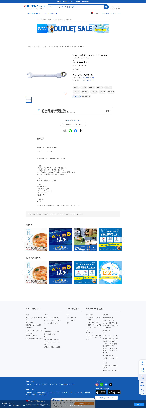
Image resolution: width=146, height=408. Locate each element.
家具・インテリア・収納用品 (34, 319)
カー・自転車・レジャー (51, 323)
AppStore (100, 392)
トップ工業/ (81, 58)
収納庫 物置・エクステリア (52, 331)
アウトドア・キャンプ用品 (52, 320)
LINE (101, 384)
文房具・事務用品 (31, 336)
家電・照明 (29, 322)
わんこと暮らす (71, 317)
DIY (68, 315)
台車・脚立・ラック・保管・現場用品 (110, 327)
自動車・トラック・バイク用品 (110, 359)
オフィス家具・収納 (92, 322)
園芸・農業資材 (108, 355)
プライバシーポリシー (63, 392)
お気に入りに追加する (66, 94)
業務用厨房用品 (108, 317)
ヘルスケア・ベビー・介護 (34, 330)
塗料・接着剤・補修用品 (51, 339)
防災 (68, 323)
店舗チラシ (53, 384)
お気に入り (142, 385)
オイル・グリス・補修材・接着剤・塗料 (110, 345)
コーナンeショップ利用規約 (81, 392)
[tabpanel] (35, 239)
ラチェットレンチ (89, 77)
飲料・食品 (29, 333)
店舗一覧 (28, 384)
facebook (106, 384)
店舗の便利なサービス (67, 384)
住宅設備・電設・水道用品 (52, 347)
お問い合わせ (43, 394)
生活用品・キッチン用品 (33, 325)
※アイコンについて (77, 71)
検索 (143, 378)
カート (142, 393)
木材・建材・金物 (49, 334)
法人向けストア (106, 13)
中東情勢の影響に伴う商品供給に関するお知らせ (54, 19)
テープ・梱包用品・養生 (110, 323)
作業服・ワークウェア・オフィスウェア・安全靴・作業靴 (110, 351)
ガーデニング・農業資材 (51, 317)
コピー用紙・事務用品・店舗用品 (93, 319)
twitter (110, 384)
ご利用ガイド (30, 392)
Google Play (114, 392)
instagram (97, 384)
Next (121, 239)
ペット (105, 363)
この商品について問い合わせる (74, 124)
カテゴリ (143, 371)
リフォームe (116, 13)
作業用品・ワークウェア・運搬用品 (52, 343)
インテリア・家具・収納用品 (93, 329)
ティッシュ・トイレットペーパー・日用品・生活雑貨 (93, 337)
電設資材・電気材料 (109, 341)
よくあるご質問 (31, 394)
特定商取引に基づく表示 (45, 392)
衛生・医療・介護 (108, 320)
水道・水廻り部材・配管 (110, 338)
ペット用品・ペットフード (34, 338)
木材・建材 (106, 330)
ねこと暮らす (71, 320)
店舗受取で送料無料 (41, 384)
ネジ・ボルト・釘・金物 (110, 336)
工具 (45, 337)
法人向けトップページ (106, 398)
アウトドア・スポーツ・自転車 (110, 366)
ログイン (143, 364)
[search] (106, 6)
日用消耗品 (29, 328)
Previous (24, 239)
